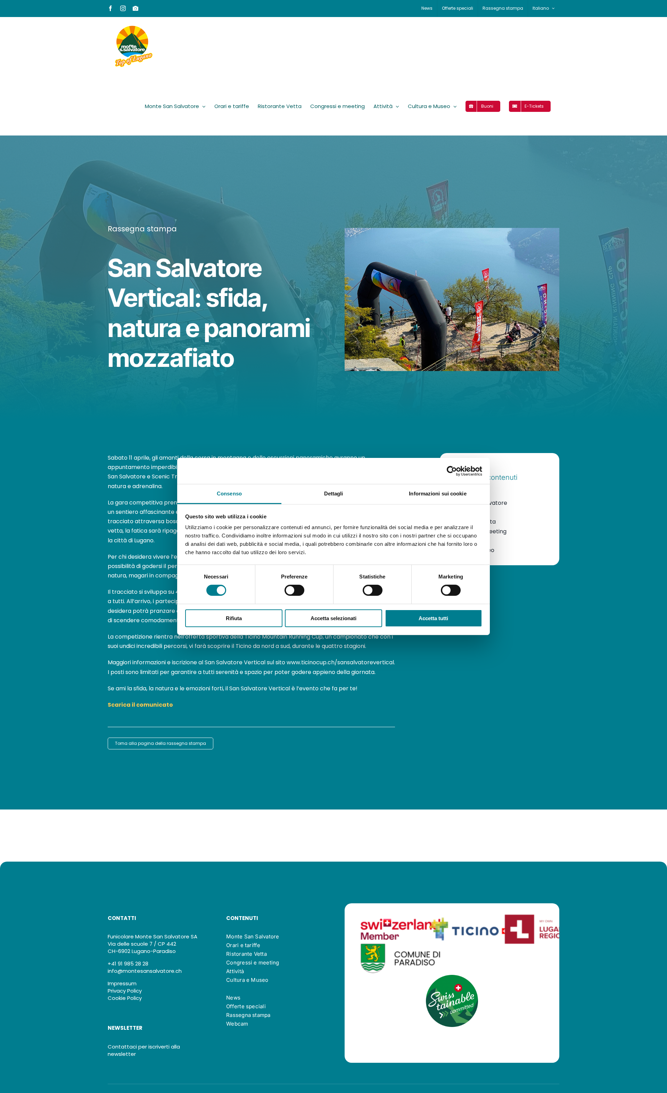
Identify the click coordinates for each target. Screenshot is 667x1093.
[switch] (294, 590)
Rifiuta (234, 618)
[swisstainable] (452, 977)
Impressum (122, 983)
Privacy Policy (125, 990)
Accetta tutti (433, 618)
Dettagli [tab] (333, 493)
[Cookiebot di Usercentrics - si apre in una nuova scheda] (451, 471)
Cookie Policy (125, 998)
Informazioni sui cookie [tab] (437, 493)
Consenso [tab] (229, 493)
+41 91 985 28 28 (128, 963)
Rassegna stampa (142, 229)
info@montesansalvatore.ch (145, 971)
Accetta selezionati (333, 618)
